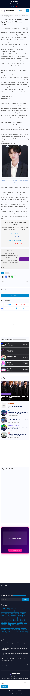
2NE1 (8, 608)
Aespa (16, 608)
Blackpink (17, 613)
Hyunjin (15, 617)
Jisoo (22, 620)
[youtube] (16, 6)
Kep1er (14, 622)
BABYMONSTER (4, 611)
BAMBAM (11, 611)
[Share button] (15, 277)
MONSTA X (3, 624)
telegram (23, 308)
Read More (24, 259)
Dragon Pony (13, 615)
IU (26, 617)
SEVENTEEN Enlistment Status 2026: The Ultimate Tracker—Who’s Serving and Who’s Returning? (18, 413)
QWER (14, 627)
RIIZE (18, 627)
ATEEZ (12, 608)
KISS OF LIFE (4, 622)
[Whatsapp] (12, 277)
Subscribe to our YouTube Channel (15, 244)
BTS (2, 613)
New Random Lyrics (15, 550)
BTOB (25, 611)
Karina (9, 622)
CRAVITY (3, 615)
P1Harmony (9, 627)
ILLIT (19, 617)
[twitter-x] (14, 6)
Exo (24, 615)
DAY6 (8, 615)
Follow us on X (15, 233)
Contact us (19, 690)
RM (22, 627)
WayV (17, 631)
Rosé (9, 629)
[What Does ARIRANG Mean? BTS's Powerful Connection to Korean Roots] (4, 405)
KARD (26, 620)
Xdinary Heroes (23, 631)
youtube (23, 304)
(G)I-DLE (3, 608)
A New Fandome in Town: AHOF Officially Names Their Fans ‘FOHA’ (15, 649)
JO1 (7, 620)
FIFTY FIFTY (3, 617)
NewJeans (23, 624)
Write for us (11, 690)
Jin (18, 620)
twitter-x (8, 304)
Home (2, 15)
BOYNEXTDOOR (18, 611)
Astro (21, 608)
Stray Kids (23, 629)
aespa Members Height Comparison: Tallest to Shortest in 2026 (18, 428)
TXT (13, 631)
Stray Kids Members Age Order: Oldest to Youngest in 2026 (15, 644)
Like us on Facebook (15, 237)
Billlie (12, 613)
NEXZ (13, 624)
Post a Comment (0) (15, 295)
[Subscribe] (27, 10)
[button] (20, 10)
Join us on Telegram (15, 240)
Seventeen (17, 629)
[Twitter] (9, 277)
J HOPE (3, 620)
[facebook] (11, 6)
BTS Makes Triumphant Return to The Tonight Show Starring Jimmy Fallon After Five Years (18, 435)
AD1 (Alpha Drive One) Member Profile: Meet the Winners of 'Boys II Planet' (18, 420)
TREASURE (3, 631)
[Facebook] (6, 277)
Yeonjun (5, 15)
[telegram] (19, 6)
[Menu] (2, 10)
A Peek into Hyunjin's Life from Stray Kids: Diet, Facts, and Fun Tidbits (15, 665)
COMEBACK (23, 613)
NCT (9, 624)
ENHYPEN (20, 615)
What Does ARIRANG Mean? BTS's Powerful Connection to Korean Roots (18, 406)
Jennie (11, 620)
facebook (8, 308)
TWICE (9, 631)
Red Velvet (3, 629)
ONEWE (3, 627)
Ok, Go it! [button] (4, 686)
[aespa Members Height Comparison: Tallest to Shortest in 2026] (4, 427)
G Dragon (10, 617)
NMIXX (17, 624)
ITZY (23, 617)
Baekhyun (7, 613)
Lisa (25, 622)
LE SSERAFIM (20, 622)
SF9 (12, 629)
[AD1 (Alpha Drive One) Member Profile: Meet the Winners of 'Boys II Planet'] (4, 420)
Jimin (15, 620)
